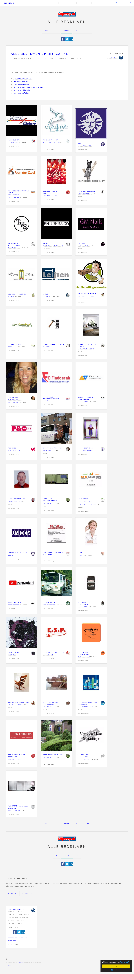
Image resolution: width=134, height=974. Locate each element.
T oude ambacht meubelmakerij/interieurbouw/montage (18, 807)
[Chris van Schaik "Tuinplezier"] (68, 703)
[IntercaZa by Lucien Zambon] (103, 345)
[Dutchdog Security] (103, 192)
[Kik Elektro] (103, 500)
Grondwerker (49, 605)
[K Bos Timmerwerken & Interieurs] (68, 554)
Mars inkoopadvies (16, 499)
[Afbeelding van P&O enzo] (21, 429)
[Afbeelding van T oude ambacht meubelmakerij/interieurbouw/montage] (21, 787)
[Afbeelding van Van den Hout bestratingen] (91, 736)
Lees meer (12, 893)
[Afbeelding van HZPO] (91, 534)
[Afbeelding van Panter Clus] (21, 633)
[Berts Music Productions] (103, 653)
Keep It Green (49, 602)
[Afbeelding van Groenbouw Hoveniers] (56, 736)
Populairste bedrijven (21, 84)
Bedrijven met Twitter (21, 93)
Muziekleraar (84, 656)
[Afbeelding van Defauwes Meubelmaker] (21, 683)
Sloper (11, 555)
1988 (79, 143)
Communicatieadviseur (53, 245)
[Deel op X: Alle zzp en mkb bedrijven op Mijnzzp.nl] (67, 40)
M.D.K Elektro (14, 140)
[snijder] (68, 244)
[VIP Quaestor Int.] (68, 141)
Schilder (12, 654)
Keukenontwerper (86, 349)
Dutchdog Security (86, 191)
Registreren (27, 893)
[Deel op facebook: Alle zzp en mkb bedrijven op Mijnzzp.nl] (63, 40)
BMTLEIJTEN (48, 294)
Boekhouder (13, 759)
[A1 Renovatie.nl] (33, 603)
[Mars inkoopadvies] (33, 500)
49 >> (87, 30)
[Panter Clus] (33, 653)
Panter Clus (13, 652)
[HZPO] (103, 554)
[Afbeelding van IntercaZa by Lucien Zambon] (91, 325)
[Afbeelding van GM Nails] (91, 224)
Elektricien (13, 142)
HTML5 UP (21, 962)
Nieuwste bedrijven (21, 81)
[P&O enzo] (33, 449)
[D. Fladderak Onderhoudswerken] (68, 398)
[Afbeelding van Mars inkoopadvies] (21, 480)
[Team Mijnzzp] (33, 910)
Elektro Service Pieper (53, 652)
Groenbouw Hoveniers (53, 755)
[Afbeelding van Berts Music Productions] (91, 633)
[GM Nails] (103, 244)
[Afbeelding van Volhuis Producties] (21, 275)
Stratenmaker (84, 759)
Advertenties (51, 3)
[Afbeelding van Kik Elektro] (91, 480)
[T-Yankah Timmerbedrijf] (68, 345)
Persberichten (99, 3)
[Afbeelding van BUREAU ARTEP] (21, 378)
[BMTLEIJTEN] (68, 295)
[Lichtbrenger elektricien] (103, 603)
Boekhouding (84, 3)
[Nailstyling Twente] (68, 449)
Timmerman (48, 296)
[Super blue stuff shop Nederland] (103, 703)
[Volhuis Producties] (33, 295)
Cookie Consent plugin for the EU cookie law (116, 970)
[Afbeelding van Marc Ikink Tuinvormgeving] (56, 480)
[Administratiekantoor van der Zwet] (33, 192)
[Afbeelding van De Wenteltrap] (21, 325)
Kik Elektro (83, 499)
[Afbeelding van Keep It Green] (56, 583)
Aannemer (47, 401)
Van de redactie (67, 3)
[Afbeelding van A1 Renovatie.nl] (21, 583)
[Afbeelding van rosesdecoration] (91, 429)
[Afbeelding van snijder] (56, 224)
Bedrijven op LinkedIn (22, 90)
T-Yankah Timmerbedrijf (53, 344)
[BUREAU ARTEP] (33, 398)
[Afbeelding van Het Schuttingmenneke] (91, 275)
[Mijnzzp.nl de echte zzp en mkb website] (67, 14)
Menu (130, 3)
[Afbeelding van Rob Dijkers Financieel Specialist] (21, 736)
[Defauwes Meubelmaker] (33, 703)
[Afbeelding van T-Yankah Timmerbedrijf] (56, 325)
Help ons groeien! (16, 909)
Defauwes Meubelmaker (18, 702)
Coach (80, 555)
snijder (46, 243)
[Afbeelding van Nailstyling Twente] (56, 429)
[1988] (103, 144)
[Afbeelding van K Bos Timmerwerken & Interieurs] (56, 534)
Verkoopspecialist (86, 706)
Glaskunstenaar (85, 145)
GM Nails (81, 243)
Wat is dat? (124, 962)
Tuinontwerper (50, 503)
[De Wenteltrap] (33, 345)
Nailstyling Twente (52, 448)
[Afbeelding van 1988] (91, 124)
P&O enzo (12, 448)
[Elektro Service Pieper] (68, 653)
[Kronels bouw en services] (68, 192)
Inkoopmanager (15, 501)
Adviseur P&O (14, 450)
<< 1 (46, 30)
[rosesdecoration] (103, 449)
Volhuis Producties (17, 294)
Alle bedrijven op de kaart (23, 78)
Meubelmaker (14, 810)
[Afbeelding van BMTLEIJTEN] (56, 275)
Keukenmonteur (50, 195)
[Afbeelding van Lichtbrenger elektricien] (91, 583)
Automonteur (14, 247)
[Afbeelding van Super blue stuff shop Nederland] (91, 683)
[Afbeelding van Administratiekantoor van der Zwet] (21, 172)
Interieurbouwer (16, 704)
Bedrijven (24, 3)
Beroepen (36, 3)
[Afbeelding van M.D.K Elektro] (21, 121)
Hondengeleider (85, 193)
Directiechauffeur (51, 142)
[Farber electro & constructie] (103, 398)
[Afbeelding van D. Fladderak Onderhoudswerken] (56, 378)
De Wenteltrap (14, 344)
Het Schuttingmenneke (87, 293)
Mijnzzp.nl (9, 3)
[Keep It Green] (68, 603)
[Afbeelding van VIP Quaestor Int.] (56, 121)
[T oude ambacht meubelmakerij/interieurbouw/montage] (33, 807)
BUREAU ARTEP (14, 397)
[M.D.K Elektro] (33, 141)
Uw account (116, 3)
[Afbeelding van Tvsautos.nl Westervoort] (21, 224)
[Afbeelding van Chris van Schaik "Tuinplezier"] (56, 683)
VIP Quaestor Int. (50, 140)
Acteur (11, 296)
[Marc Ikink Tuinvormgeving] (68, 500)
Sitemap (8, 965)
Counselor (13, 347)
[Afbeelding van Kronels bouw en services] (56, 172)
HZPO (80, 552)
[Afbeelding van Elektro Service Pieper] (56, 633)
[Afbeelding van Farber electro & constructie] (91, 378)
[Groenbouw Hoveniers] (68, 756)
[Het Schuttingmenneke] (103, 295)
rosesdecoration (85, 448)
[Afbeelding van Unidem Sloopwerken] (21, 534)
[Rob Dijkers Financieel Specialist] (33, 756)
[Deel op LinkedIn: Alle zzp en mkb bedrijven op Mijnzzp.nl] (71, 40)
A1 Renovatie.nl (15, 602)
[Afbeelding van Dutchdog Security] (91, 172)
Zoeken (123, 3)
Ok (116, 966)
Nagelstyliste (84, 245)
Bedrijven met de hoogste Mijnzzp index (28, 87)
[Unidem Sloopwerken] (33, 554)
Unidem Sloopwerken (17, 552)
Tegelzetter (13, 605)
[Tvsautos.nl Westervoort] (33, 244)
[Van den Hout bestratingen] (103, 756)
